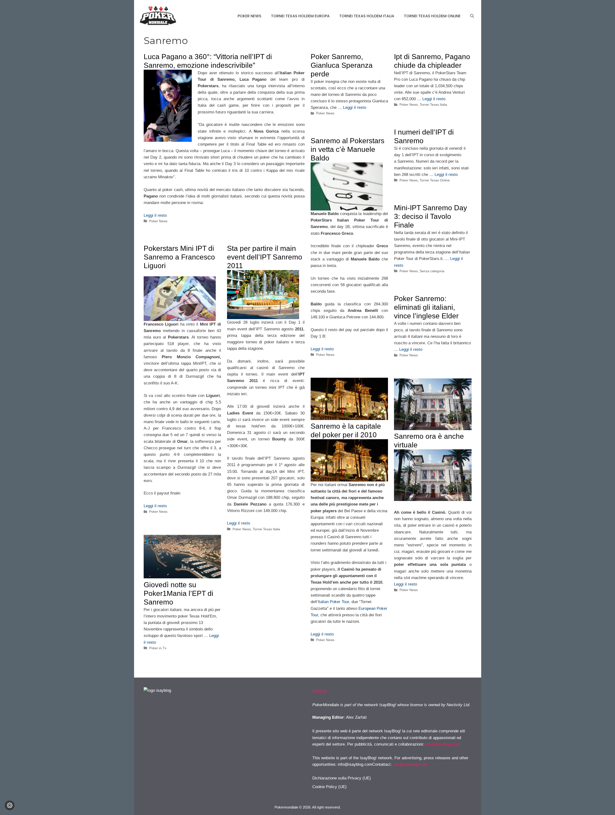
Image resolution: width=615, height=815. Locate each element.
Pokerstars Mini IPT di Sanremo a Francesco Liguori (179, 257)
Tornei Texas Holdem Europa (300, 16)
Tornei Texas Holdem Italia (366, 16)
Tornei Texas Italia (433, 104)
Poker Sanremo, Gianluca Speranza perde (342, 65)
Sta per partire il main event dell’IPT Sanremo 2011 (264, 257)
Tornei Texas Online (435, 180)
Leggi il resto (155, 215)
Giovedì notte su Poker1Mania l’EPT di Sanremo (178, 593)
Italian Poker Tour (333, 601)
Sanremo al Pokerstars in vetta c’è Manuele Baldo (347, 149)
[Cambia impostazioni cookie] (9, 805)
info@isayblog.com (442, 744)
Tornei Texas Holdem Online (432, 16)
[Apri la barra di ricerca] (472, 16)
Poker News (249, 16)
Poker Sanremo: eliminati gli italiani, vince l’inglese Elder (426, 307)
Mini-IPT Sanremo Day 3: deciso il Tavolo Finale (430, 216)
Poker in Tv (157, 648)
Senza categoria (432, 271)
